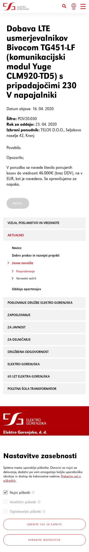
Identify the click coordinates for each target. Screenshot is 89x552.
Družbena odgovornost (28, 352)
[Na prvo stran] (16, 6)
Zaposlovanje (19, 315)
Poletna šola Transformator (32, 389)
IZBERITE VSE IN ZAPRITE (44, 524)
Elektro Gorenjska (24, 364)
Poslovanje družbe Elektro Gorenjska (40, 303)
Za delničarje (19, 339)
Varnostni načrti (26, 278)
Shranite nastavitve (44, 539)
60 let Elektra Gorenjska (29, 376)
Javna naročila (22, 263)
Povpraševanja (25, 271)
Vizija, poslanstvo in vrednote (33, 223)
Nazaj (18, 203)
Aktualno (16, 235)
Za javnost (16, 327)
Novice (17, 248)
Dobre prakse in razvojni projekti (35, 255)
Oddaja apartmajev (26, 289)
